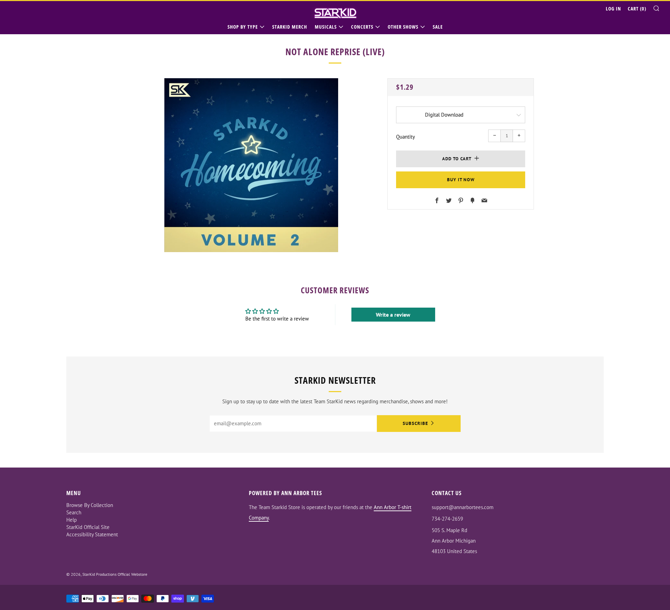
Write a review (393, 314)
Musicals (326, 26)
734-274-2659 (447, 518)
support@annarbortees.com (462, 507)
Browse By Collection (89, 505)
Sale (438, 26)
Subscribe (415, 423)
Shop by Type (243, 26)
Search (73, 512)
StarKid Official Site (88, 527)
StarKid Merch (289, 26)
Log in (613, 8)
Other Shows (403, 26)
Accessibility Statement (92, 534)
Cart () (637, 8)
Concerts (362, 26)
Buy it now (461, 180)
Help (71, 519)
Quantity (405, 136)
